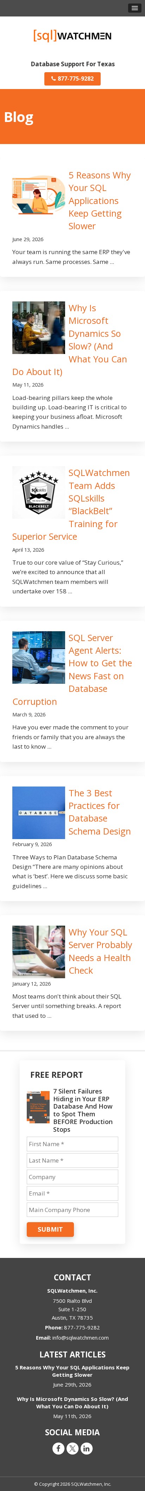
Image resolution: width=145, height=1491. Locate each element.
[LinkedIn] (87, 1447)
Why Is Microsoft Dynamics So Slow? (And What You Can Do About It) (72, 1402)
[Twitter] (72, 1447)
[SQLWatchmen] (72, 35)
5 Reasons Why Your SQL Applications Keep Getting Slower (100, 200)
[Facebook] (58, 1447)
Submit (50, 1229)
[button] (134, 8)
